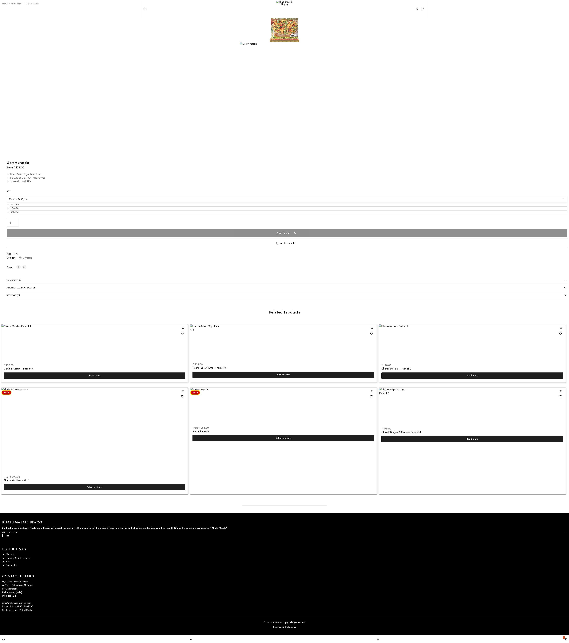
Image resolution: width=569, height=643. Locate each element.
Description (14, 280)
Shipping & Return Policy (18, 558)
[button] (288, 205)
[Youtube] (7, 536)
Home (5, 3)
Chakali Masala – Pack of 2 (396, 368)
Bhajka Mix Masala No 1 (16, 480)
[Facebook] (3, 536)
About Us (10, 554)
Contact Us (11, 565)
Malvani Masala (200, 431)
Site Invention (290, 627)
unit (8, 191)
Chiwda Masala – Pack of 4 (18, 368)
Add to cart (284, 233)
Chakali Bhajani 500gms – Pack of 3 (401, 432)
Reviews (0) (13, 295)
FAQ (8, 561)
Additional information (21, 287)
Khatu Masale (16, 3)
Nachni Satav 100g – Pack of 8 (209, 368)
